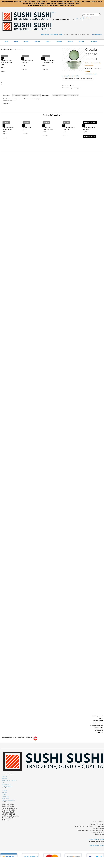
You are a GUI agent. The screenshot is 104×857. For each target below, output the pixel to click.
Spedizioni (4, 776)
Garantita (100, 732)
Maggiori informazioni (21, 95)
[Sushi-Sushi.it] (27, 21)
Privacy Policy (5, 796)
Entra (60, 34)
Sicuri (101, 718)
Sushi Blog (4, 792)
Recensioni (35, 95)
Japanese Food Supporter (8, 800)
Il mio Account (45, 34)
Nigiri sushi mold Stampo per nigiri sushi (6, 62)
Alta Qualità (99, 730)
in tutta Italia (99, 728)
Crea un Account (97, 34)
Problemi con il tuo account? (9, 780)
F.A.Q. (3, 782)
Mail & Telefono (98, 723)
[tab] (6, 95)
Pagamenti (4, 778)
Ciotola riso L (27, 127)
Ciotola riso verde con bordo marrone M (8, 129)
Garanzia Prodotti (6, 784)
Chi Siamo (4, 790)
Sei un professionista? (61, 19)
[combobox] (91, 14)
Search (54, 12)
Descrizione (6, 95)
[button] (1, 58)
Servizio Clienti (98, 721)
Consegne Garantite (96, 725)
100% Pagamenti (98, 716)
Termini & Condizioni (7, 786)
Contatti (4, 794)
